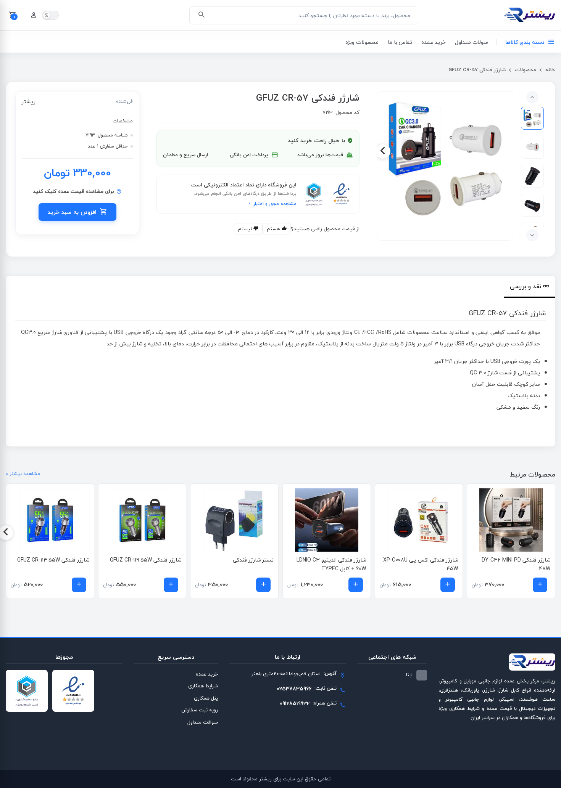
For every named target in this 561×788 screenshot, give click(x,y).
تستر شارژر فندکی (253, 560)
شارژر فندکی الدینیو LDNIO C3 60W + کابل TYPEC (331, 564)
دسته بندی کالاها (525, 42)
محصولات (524, 70)
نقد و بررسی (525, 286)
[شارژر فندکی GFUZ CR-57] (445, 158)
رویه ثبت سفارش (199, 710)
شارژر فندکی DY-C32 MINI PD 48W (516, 564)
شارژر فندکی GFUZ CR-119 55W (145, 560)
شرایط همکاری (203, 686)
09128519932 (295, 704)
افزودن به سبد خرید (72, 212)
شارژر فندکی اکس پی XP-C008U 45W (420, 564)
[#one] (532, 118)
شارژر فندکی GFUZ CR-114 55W (53, 560)
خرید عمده (433, 42)
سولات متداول (471, 42)
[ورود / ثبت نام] (33, 15)
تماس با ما (400, 42)
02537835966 (294, 689)
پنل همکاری (206, 698)
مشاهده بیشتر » (23, 474)
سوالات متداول (202, 722)
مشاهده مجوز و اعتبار (274, 203)
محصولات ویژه (362, 42)
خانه (549, 70)
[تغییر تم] (50, 15)
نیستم (245, 229)
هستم (274, 229)
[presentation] (507, 151)
